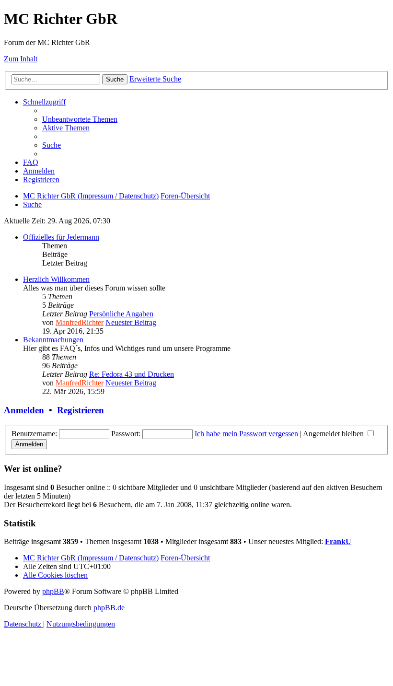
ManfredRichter (80, 322)
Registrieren (80, 410)
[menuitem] (79, 119)
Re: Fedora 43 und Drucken (131, 374)
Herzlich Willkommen (56, 279)
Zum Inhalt (20, 59)
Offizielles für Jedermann (61, 237)
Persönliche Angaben (121, 314)
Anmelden (24, 410)
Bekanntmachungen (53, 340)
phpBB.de (109, 608)
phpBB (53, 591)
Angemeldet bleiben (334, 434)
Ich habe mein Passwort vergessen (246, 434)
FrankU (338, 541)
